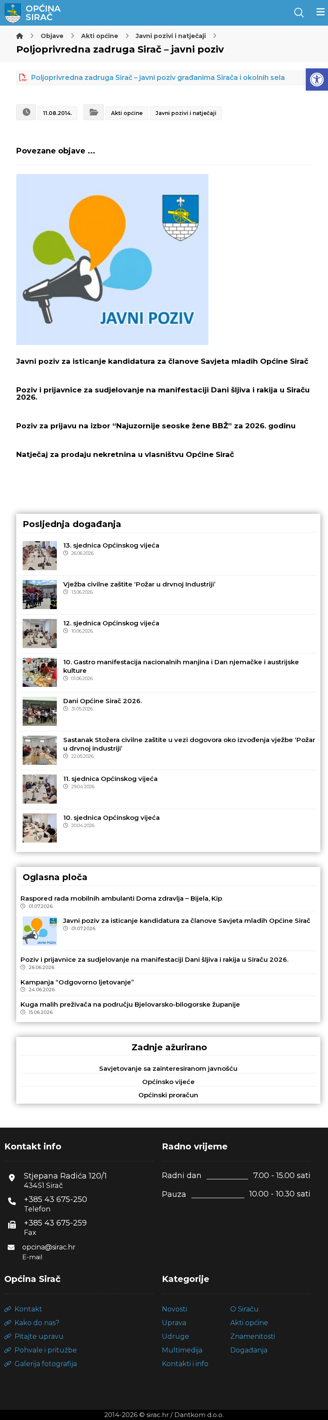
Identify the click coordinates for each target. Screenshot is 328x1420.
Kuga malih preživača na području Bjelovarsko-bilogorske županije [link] (130, 1004)
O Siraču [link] (244, 1309)
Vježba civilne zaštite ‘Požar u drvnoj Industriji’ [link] (139, 584)
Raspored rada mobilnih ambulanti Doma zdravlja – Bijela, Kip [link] (121, 898)
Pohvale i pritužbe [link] (46, 1350)
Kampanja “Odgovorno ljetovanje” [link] (77, 982)
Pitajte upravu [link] (39, 1336)
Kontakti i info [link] (185, 1364)
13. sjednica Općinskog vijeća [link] (111, 545)
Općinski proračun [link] (168, 1095)
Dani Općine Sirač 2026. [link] (102, 701)
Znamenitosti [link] (252, 1336)
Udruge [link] (175, 1336)
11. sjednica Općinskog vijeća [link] (110, 779)
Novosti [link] (174, 1309)
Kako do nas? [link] (37, 1323)
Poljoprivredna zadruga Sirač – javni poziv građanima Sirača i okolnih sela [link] (158, 78)
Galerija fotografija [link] (46, 1364)
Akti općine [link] (127, 113)
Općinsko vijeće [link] (168, 1082)
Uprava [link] (174, 1323)
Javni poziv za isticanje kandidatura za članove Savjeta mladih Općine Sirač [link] (186, 920)
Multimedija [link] (182, 1350)
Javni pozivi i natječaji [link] (186, 113)
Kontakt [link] (28, 1309)
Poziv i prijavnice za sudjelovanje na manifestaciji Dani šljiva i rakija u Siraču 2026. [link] (154, 959)
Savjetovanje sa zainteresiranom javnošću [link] (168, 1068)
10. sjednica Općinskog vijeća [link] (111, 817)
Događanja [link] (248, 1350)
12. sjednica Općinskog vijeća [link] (111, 623)
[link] (317, 79)
